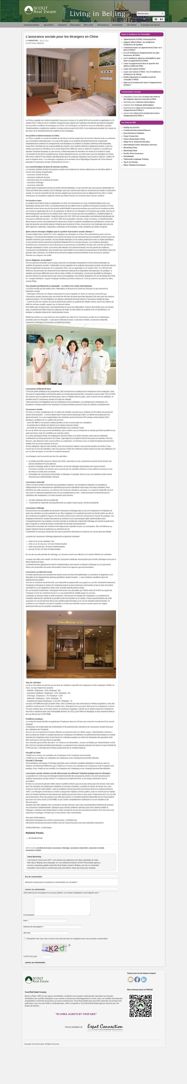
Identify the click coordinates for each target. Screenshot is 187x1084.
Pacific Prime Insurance (133, 153)
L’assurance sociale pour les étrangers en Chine (62, 36)
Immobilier (117, 25)
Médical (40, 43)
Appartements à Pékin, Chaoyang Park (140, 39)
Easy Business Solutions (134, 133)
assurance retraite (96, 848)
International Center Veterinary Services (140, 145)
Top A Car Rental (131, 162)
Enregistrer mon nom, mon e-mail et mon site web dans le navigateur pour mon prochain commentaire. (67, 939)
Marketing (33, 40)
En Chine (131, 25)
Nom (25, 921)
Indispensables (30, 25)
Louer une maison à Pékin (134, 69)
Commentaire (28, 915)
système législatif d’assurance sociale (59, 120)
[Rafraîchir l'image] (69, 946)
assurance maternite (79, 848)
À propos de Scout (150, 25)
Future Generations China (134, 139)
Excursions (103, 25)
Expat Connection (131, 136)
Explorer (62, 25)
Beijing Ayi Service (131, 127)
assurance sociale (33, 850)
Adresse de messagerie (32, 927)
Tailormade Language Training (136, 159)
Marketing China (130, 148)
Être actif (87, 25)
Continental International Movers (137, 130)
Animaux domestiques (145, 102)
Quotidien (48, 25)
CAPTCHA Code (30, 956)
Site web (26, 933)
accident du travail (44, 848)
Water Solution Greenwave (135, 165)
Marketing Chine (130, 151)
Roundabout (129, 156)
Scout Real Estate (41, 10)
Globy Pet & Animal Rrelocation (137, 142)
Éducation (75, 25)
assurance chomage (61, 848)
